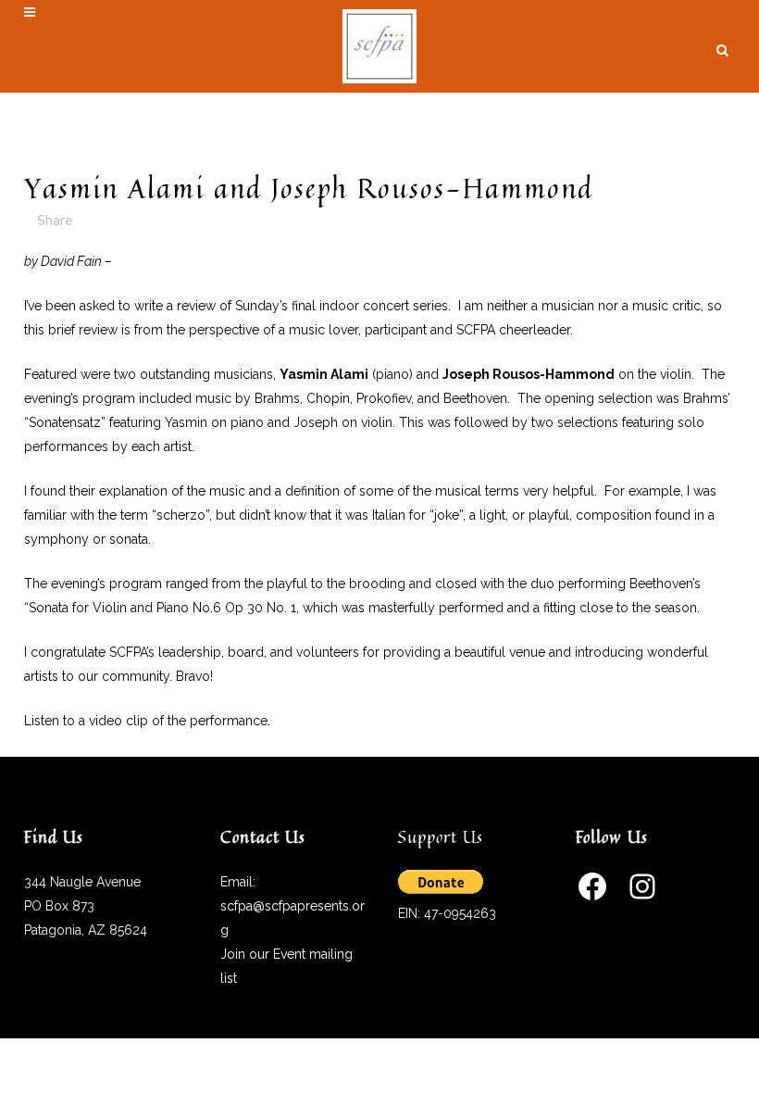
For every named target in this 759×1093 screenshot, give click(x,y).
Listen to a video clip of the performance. (147, 720)
